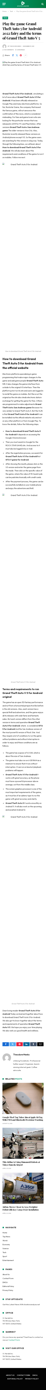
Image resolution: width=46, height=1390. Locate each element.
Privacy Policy (8, 1290)
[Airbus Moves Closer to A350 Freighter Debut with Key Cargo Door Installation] (23, 1188)
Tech (5, 18)
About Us (6, 1274)
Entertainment (8, 1260)
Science (6, 1248)
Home (5, 1233)
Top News (6, 1236)
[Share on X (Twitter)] (17, 55)
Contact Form (8, 1278)
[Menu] (4, 4)
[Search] (42, 4)
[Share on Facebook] (13, 55)
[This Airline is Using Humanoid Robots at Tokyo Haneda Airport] (23, 1143)
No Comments (9, 50)
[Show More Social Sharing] (25, 55)
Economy (6, 1244)
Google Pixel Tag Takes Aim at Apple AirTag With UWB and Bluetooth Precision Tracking (22, 1118)
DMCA (5, 1282)
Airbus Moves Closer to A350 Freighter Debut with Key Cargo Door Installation (20, 1208)
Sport (5, 1256)
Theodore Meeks (15, 46)
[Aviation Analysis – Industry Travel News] (23, 4)
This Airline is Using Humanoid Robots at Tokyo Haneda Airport (21, 1163)
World (5, 1240)
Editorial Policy (8, 1286)
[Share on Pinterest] (21, 55)
